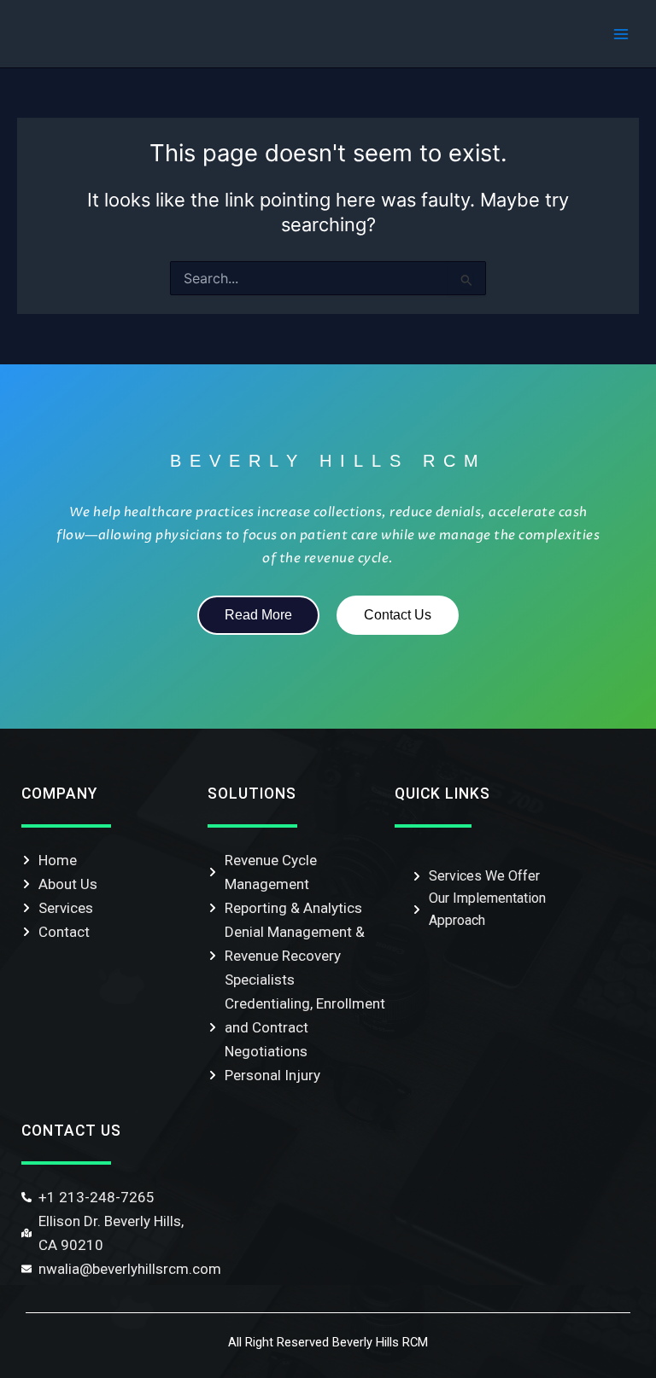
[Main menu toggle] (621, 34)
